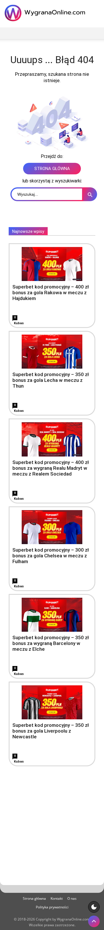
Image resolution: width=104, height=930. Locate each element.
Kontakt (57, 898)
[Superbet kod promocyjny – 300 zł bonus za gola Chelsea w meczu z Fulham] (52, 527)
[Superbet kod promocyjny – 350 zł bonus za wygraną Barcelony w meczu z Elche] (52, 615)
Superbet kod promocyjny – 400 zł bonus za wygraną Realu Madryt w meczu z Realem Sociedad (50, 468)
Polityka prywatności (52, 907)
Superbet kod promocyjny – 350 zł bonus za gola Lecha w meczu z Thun (50, 380)
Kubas (19, 323)
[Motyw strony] (94, 907)
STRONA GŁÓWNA (52, 168)
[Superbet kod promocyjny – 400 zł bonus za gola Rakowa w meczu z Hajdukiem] (52, 264)
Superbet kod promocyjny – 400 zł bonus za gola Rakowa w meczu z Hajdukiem (50, 292)
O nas (72, 898)
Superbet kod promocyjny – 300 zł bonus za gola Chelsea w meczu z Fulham (50, 555)
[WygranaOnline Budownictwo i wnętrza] (46, 13)
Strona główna (34, 898)
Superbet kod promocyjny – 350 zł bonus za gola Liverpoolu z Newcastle (50, 731)
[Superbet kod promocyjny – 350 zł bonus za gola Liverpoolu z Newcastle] (52, 702)
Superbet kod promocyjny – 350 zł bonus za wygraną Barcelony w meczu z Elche (50, 643)
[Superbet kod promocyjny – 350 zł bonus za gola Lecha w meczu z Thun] (52, 352)
